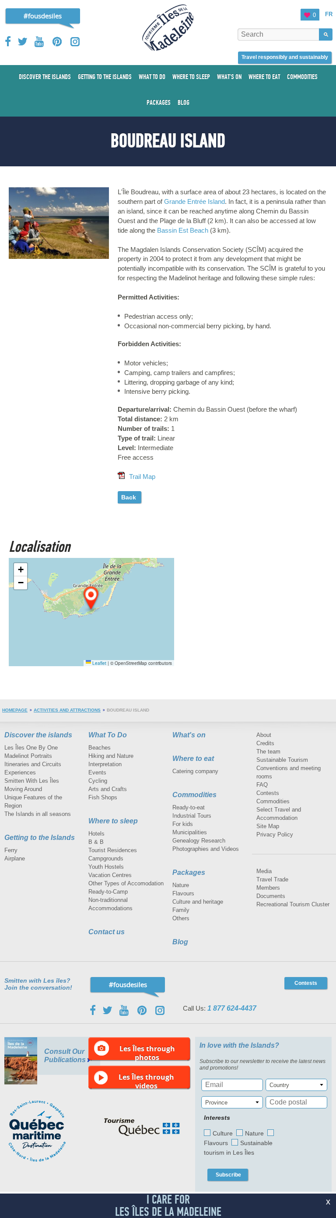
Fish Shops (102, 797)
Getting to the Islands (39, 837)
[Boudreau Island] (59, 189)
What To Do (107, 735)
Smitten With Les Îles (31, 781)
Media (264, 871)
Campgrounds (105, 858)
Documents (270, 896)
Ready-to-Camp (108, 891)
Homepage (15, 710)
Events (97, 772)
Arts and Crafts (107, 789)
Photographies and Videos (205, 849)
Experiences (20, 772)
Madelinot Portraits (28, 756)
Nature (180, 885)
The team (268, 751)
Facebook (8, 41)
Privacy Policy (274, 834)
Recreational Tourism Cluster (292, 904)
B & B (96, 842)
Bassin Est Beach (182, 230)
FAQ (262, 784)
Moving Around (23, 789)
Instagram (75, 41)
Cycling (97, 781)
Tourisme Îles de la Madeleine (167, 27)
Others (180, 918)
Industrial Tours (191, 815)
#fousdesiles (43, 15)
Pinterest (57, 41)
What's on (189, 735)
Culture (223, 1133)
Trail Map (142, 476)
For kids (182, 824)
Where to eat (193, 758)
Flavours (183, 893)
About (263, 735)
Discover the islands (38, 735)
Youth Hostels (106, 867)
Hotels (96, 833)
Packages (188, 872)
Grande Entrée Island (194, 201)
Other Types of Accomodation (126, 883)
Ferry (11, 850)
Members (268, 887)
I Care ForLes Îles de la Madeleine (168, 1206)
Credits (265, 743)
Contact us (106, 932)
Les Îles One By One (31, 747)
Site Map (267, 826)
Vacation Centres (110, 875)
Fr (328, 14)
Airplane (14, 858)
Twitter (23, 41)
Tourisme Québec (142, 1127)
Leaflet (98, 663)
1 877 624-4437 (231, 1008)
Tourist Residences (112, 850)
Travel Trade (272, 879)
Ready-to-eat (188, 807)
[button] (91, 598)
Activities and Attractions (67, 710)
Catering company (195, 771)
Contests (267, 793)
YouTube (40, 41)
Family (180, 910)
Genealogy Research (198, 840)
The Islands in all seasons (37, 814)
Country (279, 1085)
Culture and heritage (197, 901)
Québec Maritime (46, 1131)
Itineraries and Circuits (32, 764)
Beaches (99, 747)
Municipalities (189, 832)
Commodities (194, 794)
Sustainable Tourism (282, 760)
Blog (180, 942)
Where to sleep (113, 821)
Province (216, 1102)
